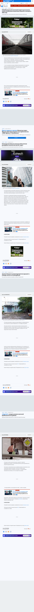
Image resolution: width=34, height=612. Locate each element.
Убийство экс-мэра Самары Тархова (23, 5)
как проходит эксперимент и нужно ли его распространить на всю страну (20, 94)
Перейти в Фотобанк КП (14, 55)
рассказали (20, 498)
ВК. (18, 239)
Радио (23, 3)
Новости (15, 5)
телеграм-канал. (26, 236)
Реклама (26, 3)
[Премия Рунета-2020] (13, 1)
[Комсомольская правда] (7, 1)
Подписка (31, 3)
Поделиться (29, 164)
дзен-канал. (26, 242)
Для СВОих (11, 5)
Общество (6, 412)
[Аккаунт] (32, 1)
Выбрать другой (5, 6)
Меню (1, 1)
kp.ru (30, 98)
